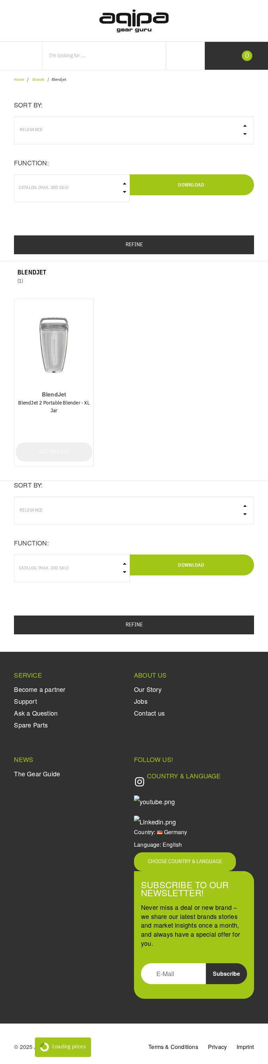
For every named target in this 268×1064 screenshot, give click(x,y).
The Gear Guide (37, 773)
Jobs (141, 700)
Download (191, 185)
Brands (38, 80)
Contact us (149, 712)
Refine (134, 245)
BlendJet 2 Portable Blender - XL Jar (53, 406)
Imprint (245, 1047)
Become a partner (39, 689)
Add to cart (54, 452)
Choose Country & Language (185, 862)
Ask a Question (36, 712)
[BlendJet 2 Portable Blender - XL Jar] (54, 345)
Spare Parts (31, 724)
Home (19, 80)
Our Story (148, 689)
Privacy (217, 1047)
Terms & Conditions (173, 1047)
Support (25, 700)
